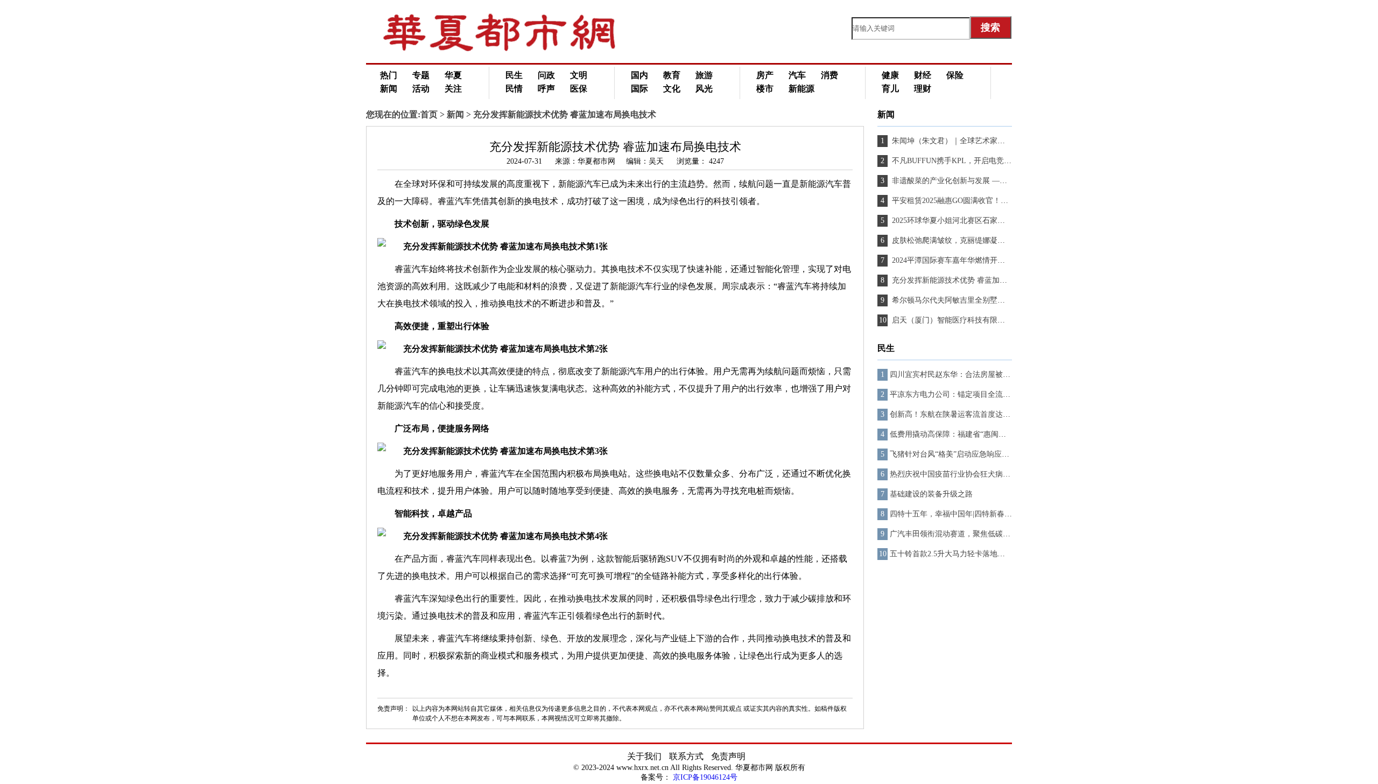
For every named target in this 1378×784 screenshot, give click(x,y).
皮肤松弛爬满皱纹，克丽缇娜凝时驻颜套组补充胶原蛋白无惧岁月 (1000, 240)
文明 (578, 75)
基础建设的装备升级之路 (931, 494)
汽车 (797, 75)
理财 (922, 88)
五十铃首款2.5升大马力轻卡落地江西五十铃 (962, 554)
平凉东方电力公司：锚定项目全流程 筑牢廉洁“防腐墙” (981, 394)
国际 (639, 88)
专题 (421, 75)
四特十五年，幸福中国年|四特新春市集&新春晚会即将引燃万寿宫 (999, 514)
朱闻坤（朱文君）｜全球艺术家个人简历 (959, 141)
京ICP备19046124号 (705, 777)
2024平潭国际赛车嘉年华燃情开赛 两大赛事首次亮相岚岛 (986, 260)
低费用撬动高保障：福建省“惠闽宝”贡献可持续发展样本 (983, 434)
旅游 (704, 75)
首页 (429, 114)
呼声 (546, 88)
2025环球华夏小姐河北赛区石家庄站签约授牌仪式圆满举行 (989, 220)
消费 (829, 75)
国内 (639, 75)
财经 (922, 75)
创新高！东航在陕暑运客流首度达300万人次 (963, 414)
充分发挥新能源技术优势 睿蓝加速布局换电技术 (971, 280)
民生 (514, 75)
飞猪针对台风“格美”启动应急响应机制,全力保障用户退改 (984, 454)
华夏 (453, 75)
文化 (671, 88)
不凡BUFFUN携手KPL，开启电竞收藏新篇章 (966, 161)
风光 (704, 88)
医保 (578, 88)
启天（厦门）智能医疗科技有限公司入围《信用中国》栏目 (989, 320)
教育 (671, 75)
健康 (890, 75)
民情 (514, 88)
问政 (546, 75)
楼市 (765, 88)
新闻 (388, 88)
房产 (765, 75)
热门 (388, 75)
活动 (421, 88)
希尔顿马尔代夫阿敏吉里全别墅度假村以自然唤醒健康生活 (989, 300)
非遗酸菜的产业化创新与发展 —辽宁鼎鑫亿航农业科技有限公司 (997, 181)
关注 (453, 88)
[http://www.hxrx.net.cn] (511, 49)
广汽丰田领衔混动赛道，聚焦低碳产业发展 (961, 534)
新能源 (801, 88)
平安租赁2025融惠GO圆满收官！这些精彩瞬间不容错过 (983, 201)
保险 (955, 75)
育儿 (890, 88)
